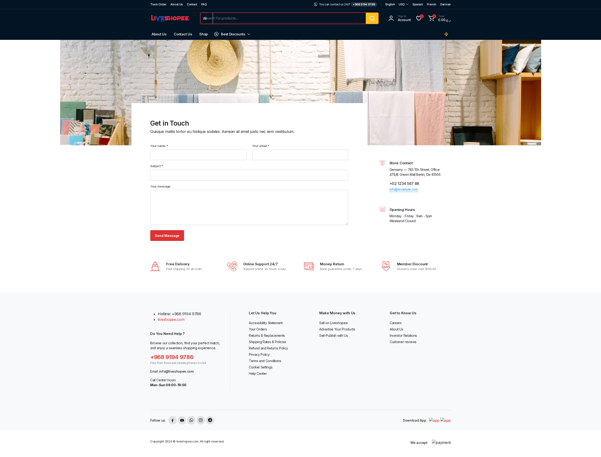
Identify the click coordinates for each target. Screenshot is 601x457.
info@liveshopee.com (176, 371)
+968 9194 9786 (364, 4)
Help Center (258, 373)
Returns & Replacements (267, 335)
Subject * (156, 166)
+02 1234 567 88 (404, 183)
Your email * (260, 146)
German (445, 4)
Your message (160, 186)
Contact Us (183, 34)
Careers (396, 323)
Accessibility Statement (266, 323)
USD (402, 4)
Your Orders (258, 329)
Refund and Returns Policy (268, 348)
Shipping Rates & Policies (267, 342)
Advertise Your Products (337, 329)
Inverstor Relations (403, 335)
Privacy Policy (259, 354)
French (431, 4)
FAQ (204, 4)
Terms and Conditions (265, 361)
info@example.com (403, 189)
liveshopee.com (171, 319)
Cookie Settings (260, 367)
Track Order (158, 4)
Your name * (159, 146)
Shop (203, 34)
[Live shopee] (170, 18)
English (390, 4)
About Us (176, 4)
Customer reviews (403, 342)
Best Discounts (233, 34)
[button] (439, 18)
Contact (192, 4)
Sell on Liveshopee (333, 323)
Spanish (417, 4)
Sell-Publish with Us (333, 335)
